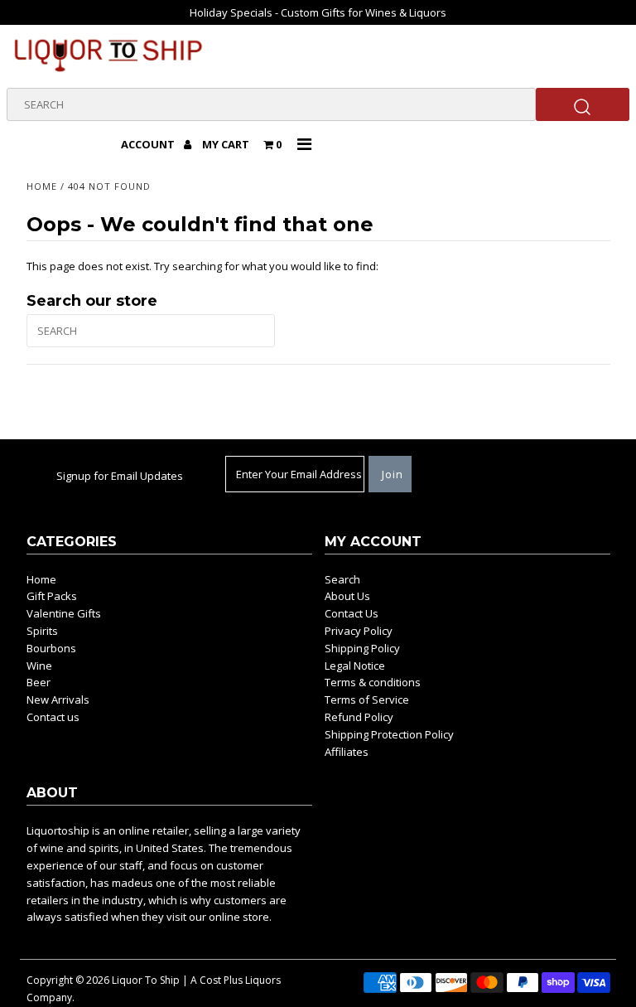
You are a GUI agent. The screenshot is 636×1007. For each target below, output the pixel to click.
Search (342, 579)
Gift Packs (51, 595)
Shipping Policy (362, 648)
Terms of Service (367, 699)
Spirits (42, 630)
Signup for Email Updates (119, 475)
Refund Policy (359, 716)
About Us (347, 595)
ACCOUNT (149, 144)
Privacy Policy (359, 630)
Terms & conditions (373, 682)
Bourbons (51, 648)
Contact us (53, 716)
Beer (38, 682)
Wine (39, 665)
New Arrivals (57, 699)
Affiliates (347, 751)
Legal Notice (355, 665)
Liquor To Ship (146, 980)
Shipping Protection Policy (389, 734)
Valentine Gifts (63, 613)
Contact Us (351, 613)
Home (41, 186)
